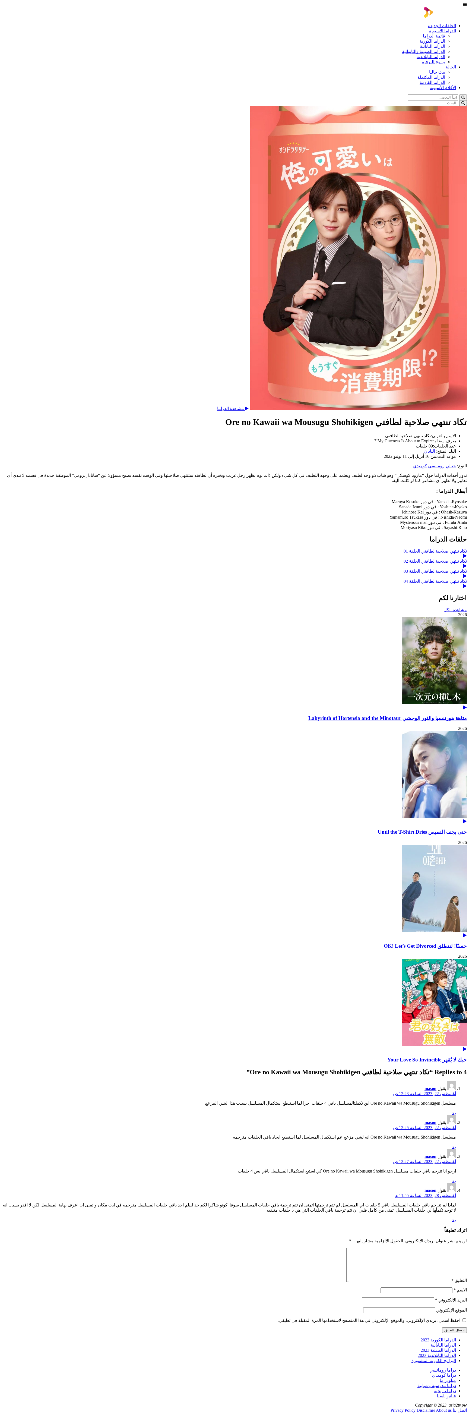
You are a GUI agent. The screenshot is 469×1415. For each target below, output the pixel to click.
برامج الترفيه (433, 61)
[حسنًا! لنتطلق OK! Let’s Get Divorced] (234, 891)
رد (454, 1112)
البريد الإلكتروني (451, 1300)
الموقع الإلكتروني (451, 1310)
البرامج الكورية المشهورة (433, 1360)
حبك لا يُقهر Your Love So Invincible (427, 1060)
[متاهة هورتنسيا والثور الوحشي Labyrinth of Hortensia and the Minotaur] (234, 663)
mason (430, 1088)
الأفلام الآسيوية (443, 87)
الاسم (460, 1290)
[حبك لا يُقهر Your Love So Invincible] (234, 1005)
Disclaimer (426, 1410)
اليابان (429, 451)
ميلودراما (448, 1380)
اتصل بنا (460, 1410)
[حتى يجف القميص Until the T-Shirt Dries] (234, 777)
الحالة (451, 67)
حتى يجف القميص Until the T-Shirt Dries (422, 832)
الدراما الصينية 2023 (438, 1350)
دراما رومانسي (442, 1370)
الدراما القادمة (432, 82)
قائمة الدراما (434, 36)
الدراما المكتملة (431, 77)
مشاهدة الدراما (231, 408)
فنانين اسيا (446, 1396)
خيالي (451, 466)
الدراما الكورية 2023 (438, 1340)
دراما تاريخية (445, 1390)
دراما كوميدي (444, 1375)
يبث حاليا (437, 72)
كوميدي (420, 466)
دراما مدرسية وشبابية (436, 1385)
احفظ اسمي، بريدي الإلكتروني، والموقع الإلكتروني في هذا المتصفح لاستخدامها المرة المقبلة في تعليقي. (369, 1320)
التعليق (459, 1280)
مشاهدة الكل (455, 609)
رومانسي (436, 466)
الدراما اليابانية (432, 46)
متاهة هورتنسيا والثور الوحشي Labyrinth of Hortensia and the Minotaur (387, 718)
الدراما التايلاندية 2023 (437, 1355)
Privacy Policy (403, 1410)
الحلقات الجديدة (442, 25)
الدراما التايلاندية (431, 56)
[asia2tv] (445, 16)
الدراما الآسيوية (442, 31)
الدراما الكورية (432, 41)
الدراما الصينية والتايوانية (423, 51)
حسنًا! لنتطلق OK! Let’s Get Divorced (425, 946)
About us (444, 1410)
